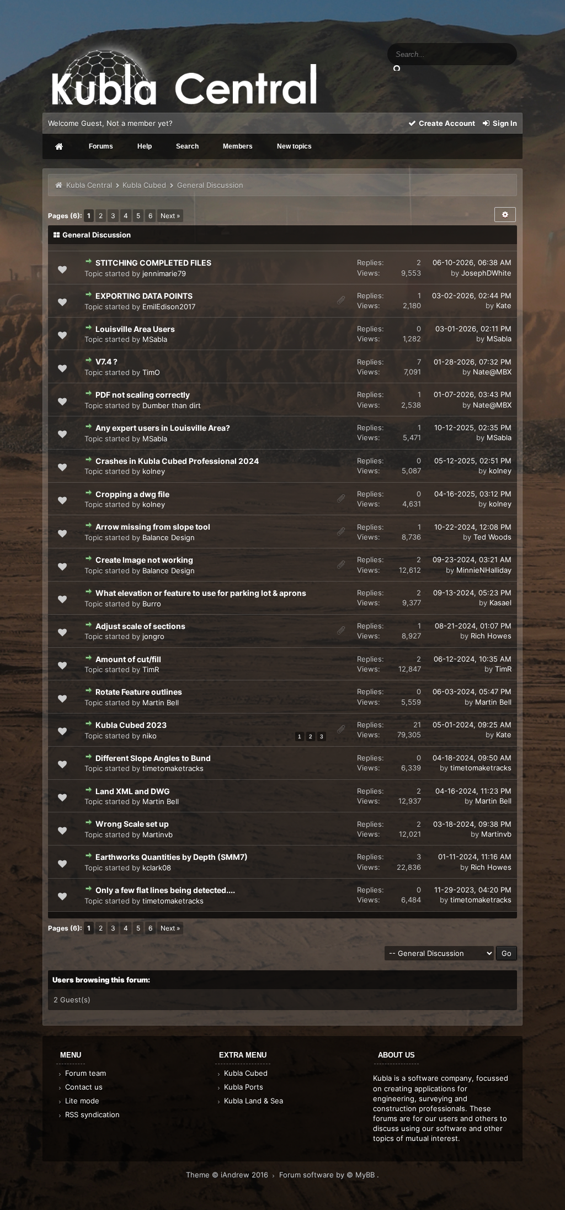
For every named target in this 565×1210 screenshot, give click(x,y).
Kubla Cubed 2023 (131, 725)
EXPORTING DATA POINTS (144, 295)
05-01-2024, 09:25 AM (472, 724)
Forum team (84, 1073)
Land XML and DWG (132, 791)
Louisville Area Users (135, 329)
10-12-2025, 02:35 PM (472, 427)
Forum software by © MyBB (328, 1174)
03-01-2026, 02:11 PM (473, 328)
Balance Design (168, 537)
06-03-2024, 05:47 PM (472, 691)
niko (149, 735)
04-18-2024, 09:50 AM (472, 757)
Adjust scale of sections (140, 626)
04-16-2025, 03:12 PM (472, 493)
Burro (151, 603)
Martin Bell (160, 702)
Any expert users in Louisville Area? (162, 427)
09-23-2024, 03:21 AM (472, 559)
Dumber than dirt (171, 405)
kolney (153, 471)
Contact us (83, 1086)
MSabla (154, 339)
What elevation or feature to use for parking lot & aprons (200, 593)
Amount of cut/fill (128, 659)
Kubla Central (89, 185)
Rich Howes (491, 635)
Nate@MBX (492, 371)
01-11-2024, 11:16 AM (474, 856)
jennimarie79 (164, 273)
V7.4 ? (106, 361)
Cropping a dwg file (132, 494)
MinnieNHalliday (483, 570)
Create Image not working (144, 559)
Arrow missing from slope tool (152, 526)
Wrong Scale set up (132, 823)
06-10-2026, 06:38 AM (472, 262)
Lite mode (81, 1100)
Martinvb (157, 834)
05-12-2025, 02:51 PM (472, 460)
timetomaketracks (173, 768)
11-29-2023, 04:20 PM (472, 889)
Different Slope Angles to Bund (153, 758)
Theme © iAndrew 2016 (228, 1174)
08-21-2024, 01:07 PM (473, 625)
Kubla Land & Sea (252, 1100)
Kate (503, 305)
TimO (151, 372)
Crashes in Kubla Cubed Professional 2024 (177, 461)
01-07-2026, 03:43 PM (472, 394)
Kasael (500, 602)
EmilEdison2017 (168, 306)
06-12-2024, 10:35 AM (472, 658)
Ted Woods (492, 536)
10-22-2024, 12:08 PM (472, 526)
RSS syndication (91, 1114)
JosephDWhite (486, 272)
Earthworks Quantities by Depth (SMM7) (171, 857)
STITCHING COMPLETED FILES (153, 262)
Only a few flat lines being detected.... (165, 890)
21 (417, 724)
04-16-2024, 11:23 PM (473, 790)
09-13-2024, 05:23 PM (472, 592)
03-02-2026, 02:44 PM (471, 295)
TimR (150, 669)
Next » (170, 216)
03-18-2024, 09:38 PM (472, 824)
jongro (153, 636)
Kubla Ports (242, 1086)
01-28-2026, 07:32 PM (472, 361)
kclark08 (156, 867)
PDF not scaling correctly (142, 394)
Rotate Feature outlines (138, 691)
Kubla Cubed (144, 185)
